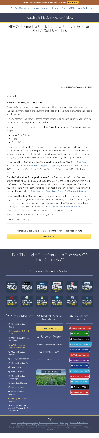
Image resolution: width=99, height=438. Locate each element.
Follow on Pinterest (81, 376)
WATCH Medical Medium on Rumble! (16, 346)
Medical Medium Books (79, 423)
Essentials (35, 8)
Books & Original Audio (22, 8)
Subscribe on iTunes (80, 339)
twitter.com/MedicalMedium (49, 344)
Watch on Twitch (81, 365)
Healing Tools (45, 8)
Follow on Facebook (80, 349)
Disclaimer (21, 425)
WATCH (71, 8)
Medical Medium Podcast (48, 423)
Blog (67, 423)
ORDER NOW (73, 2)
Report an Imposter (74, 425)
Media (62, 423)
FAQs (51, 425)
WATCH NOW (48, 236)
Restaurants (56, 8)
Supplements (87, 8)
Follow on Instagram (80, 360)
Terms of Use (43, 425)
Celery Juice (16, 367)
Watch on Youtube (81, 355)
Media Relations (18, 371)
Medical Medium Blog (20, 363)
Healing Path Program (20, 359)
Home (13, 423)
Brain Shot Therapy (19, 383)
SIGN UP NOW (49, 328)
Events (64, 8)
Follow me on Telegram (81, 344)
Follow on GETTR (80, 392)
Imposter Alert (60, 425)
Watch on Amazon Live (81, 328)
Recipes (79, 8)
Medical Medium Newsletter (27, 423)
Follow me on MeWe (81, 371)
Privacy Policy (31, 425)
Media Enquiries (17, 387)
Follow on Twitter (80, 382)
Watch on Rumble (80, 333)
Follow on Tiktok (81, 387)
